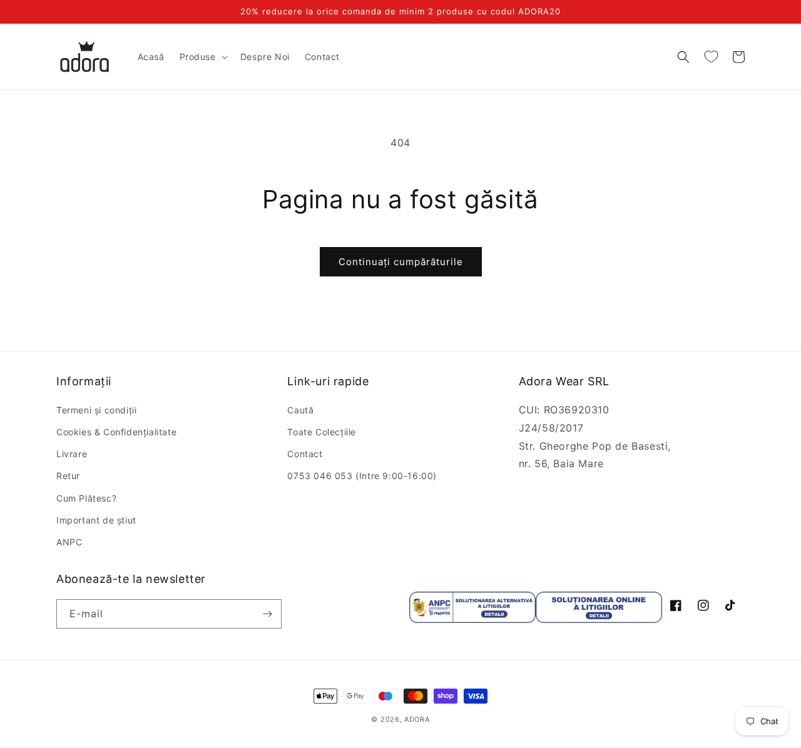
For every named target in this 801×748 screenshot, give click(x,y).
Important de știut (96, 520)
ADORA (417, 719)
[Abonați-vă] (267, 614)
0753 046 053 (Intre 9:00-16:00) (362, 475)
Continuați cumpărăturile (401, 262)
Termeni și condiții (96, 410)
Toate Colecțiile (321, 432)
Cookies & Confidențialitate (116, 432)
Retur (68, 475)
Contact (304, 453)
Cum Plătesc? (86, 498)
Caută (300, 410)
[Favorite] (711, 57)
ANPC (69, 542)
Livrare (71, 453)
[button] (202, 57)
